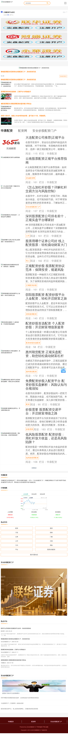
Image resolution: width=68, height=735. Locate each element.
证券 (16, 537)
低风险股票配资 (32, 457)
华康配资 (11, 721)
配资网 (33, 721)
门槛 (51, 537)
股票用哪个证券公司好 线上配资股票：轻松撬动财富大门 (46, 242)
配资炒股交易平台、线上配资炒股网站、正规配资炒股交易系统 (19, 709)
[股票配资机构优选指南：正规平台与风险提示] (6, 96)
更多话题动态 (34, 554)
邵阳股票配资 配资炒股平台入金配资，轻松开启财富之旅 (46, 296)
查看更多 (34, 468)
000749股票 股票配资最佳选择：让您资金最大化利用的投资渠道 (20, 698)
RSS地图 (39, 727)
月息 (16, 532)
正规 (51, 541)
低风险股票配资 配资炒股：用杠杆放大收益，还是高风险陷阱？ (46, 438)
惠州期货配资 (31, 371)
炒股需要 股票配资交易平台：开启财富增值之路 (43, 411)
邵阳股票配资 (31, 314)
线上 (28, 260)
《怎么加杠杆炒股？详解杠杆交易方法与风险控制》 (46, 189)
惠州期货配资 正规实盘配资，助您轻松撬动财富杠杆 (45, 354)
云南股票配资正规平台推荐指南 (46, 160)
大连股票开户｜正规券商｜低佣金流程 (12, 703)
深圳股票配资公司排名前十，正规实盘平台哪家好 (46, 218)
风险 (51, 545)
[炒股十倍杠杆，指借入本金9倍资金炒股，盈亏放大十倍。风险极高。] (6, 122)
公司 (28, 235)
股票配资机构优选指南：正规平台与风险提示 (16, 91)
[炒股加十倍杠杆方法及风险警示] (34, 686)
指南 (51, 532)
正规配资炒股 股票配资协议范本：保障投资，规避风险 (45, 267)
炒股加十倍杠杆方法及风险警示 (11, 693)
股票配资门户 (38, 730)
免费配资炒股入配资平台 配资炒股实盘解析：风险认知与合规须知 (46, 384)
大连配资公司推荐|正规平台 (45, 137)
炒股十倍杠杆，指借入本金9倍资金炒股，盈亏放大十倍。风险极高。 (24, 116)
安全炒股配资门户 (33, 206)
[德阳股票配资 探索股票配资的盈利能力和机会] (6, 108)
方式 (16, 545)
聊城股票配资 (63, 76)
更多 (64, 12)
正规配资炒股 (31, 285)
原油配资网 (30, 178)
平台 (16, 549)
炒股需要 (29, 429)
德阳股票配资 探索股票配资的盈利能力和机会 (16, 103)
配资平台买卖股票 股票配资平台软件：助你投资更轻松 (16, 628)
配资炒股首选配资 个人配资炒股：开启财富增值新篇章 (45, 325)
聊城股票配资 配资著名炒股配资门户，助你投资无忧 (18, 72)
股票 (51, 528)
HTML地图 (45, 727)
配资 (28, 404)
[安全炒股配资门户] (7, 3)
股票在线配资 (51, 549)
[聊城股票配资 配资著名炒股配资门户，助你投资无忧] (34, 68)
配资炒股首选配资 (33, 342)
